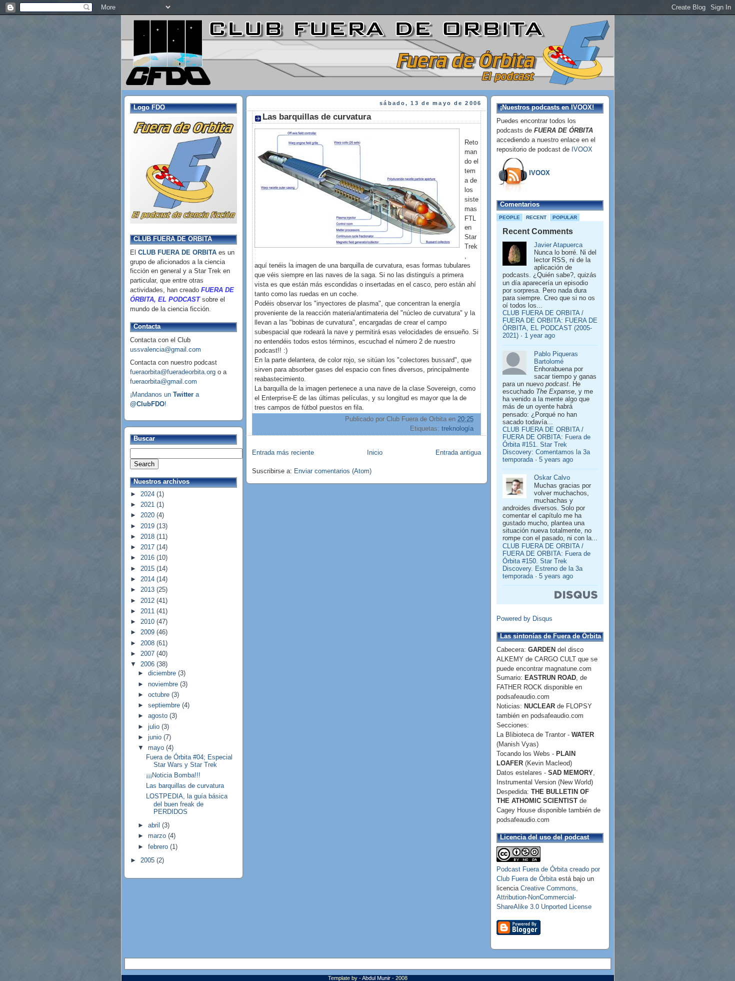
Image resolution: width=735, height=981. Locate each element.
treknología (458, 428)
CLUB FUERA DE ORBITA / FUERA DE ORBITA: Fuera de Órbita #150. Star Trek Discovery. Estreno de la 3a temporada (546, 561)
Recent (536, 217)
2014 (148, 579)
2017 (148, 547)
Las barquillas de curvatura (185, 785)
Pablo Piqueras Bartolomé (556, 358)
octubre (160, 694)
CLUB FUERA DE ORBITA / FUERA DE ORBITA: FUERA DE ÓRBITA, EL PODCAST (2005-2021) (550, 324)
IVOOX (582, 149)
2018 (148, 536)
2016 (148, 557)
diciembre (163, 673)
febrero (159, 846)
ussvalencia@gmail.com (165, 349)
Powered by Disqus (524, 618)
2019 (148, 526)
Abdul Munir (377, 978)
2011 (148, 611)
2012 (148, 600)
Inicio (374, 452)
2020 (148, 515)
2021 (148, 504)
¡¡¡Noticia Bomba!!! (173, 775)
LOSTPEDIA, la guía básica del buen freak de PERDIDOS (187, 804)
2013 (148, 589)
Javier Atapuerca (558, 245)
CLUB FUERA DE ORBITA (177, 252)
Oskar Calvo (552, 477)
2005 (148, 860)
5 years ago (556, 459)
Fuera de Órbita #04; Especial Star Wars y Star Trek (189, 761)
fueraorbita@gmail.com (163, 381)
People (509, 217)
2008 (148, 643)
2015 (148, 568)
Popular (564, 217)
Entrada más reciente (283, 452)
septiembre (165, 705)
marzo (158, 835)
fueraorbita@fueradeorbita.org (173, 372)
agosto (159, 715)
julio (155, 726)
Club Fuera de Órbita (526, 878)
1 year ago (539, 335)
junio (156, 737)
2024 (148, 494)
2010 (148, 621)
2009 (148, 632)
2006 (148, 664)
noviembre (164, 684)
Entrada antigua (458, 452)
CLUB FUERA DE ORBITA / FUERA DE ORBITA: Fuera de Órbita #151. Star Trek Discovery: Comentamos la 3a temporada (546, 445)
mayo (157, 747)
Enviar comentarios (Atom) (333, 471)
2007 (148, 653)
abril (155, 825)
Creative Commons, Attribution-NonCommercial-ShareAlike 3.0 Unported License (544, 898)
